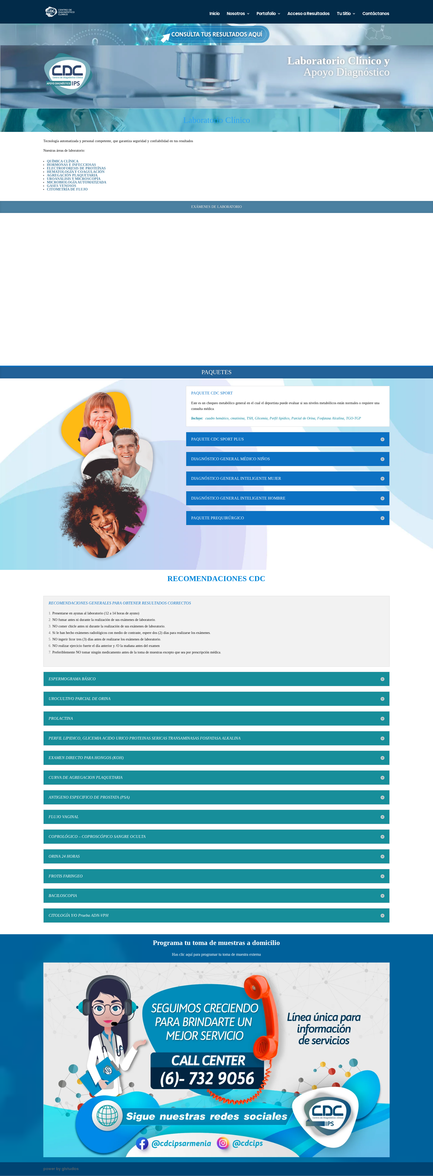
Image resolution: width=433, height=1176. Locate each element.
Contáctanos (375, 14)
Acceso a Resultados (308, 14)
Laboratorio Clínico (216, 120)
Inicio (214, 14)
